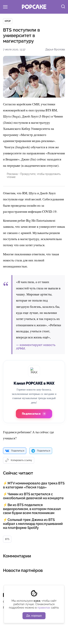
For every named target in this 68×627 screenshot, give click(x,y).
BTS (7, 539)
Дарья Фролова (55, 49)
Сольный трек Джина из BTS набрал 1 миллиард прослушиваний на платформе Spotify (33, 524)
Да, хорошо (34, 615)
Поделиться (17, 450)
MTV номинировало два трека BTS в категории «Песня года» (34, 485)
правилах (43, 607)
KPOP (8, 21)
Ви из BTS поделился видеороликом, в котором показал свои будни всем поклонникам (32, 509)
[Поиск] (63, 7)
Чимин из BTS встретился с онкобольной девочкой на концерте (33, 496)
